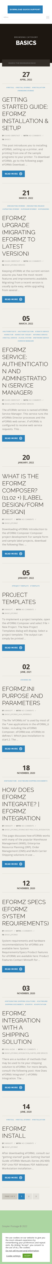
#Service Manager (26, 341)
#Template (35, 586)
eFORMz (14, 523)
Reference (27, 714)
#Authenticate (9, 331)
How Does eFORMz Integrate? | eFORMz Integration (21, 804)
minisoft (9, 519)
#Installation (38, 87)
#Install (10, 87)
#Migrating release (35, 206)
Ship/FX (33, 1053)
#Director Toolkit (23, 335)
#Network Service (41, 338)
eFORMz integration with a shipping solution (21, 1027)
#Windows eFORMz (25, 91)
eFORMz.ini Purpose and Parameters (22, 695)
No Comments (35, 135)
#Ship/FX (28, 1004)
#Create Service (42, 331)
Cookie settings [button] (13, 1256)
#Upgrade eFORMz (29, 209)
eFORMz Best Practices (28, 830)
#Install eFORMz (23, 87)
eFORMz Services (18, 265)
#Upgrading (43, 209)
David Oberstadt (12, 135)
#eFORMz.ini (25, 680)
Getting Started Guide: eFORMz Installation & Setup (25, 113)
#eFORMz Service (40, 335)
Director (15, 404)
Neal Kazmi (10, 1049)
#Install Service (9, 338)
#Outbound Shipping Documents (32, 781)
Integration (44, 830)
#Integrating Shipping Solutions (20, 1001)
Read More (11, 174)
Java (20, 714)
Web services (42, 1053)
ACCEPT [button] (27, 1255)
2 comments (27, 931)
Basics (7, 139)
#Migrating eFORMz (16, 206)
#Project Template (20, 586)
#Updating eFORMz (10, 209)
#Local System (24, 338)
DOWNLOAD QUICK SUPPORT (25, 9)
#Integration (10, 781)
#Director (8, 335)
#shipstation (40, 1004)
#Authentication (26, 331)
